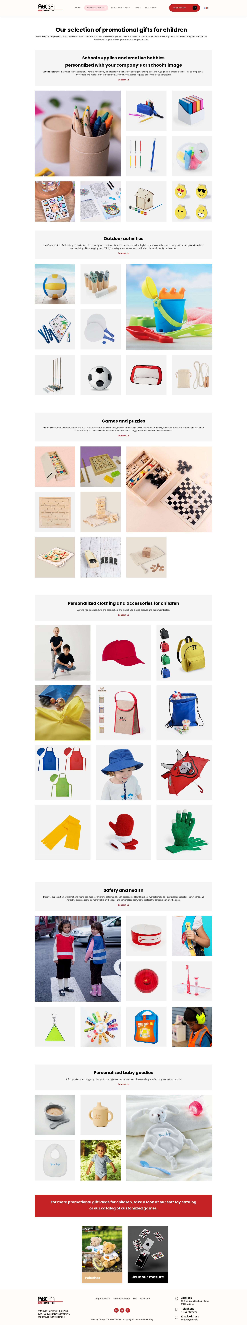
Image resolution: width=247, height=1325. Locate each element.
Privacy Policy (98, 1320)
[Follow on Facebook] (128, 1310)
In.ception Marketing (143, 1320)
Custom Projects (121, 1299)
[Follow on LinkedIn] (116, 1310)
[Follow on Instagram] (122, 1310)
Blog (135, 1299)
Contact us (123, 79)
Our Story (145, 1299)
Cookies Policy (114, 1320)
